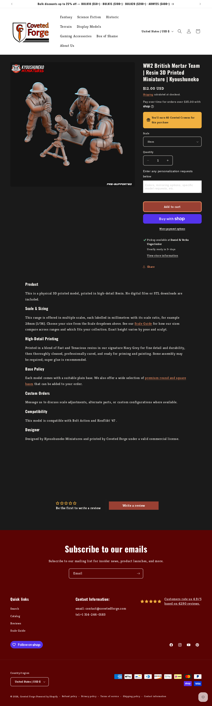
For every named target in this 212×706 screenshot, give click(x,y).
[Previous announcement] (11, 4)
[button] (179, 31)
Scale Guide (143, 323)
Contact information (155, 696)
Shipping (148, 94)
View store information (162, 255)
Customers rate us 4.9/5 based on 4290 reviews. (182, 601)
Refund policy (69, 696)
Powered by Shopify (47, 696)
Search (14, 608)
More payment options (172, 228)
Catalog (15, 616)
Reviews (15, 623)
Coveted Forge (28, 696)
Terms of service (109, 696)
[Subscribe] (138, 573)
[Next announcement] (200, 4)
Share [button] (151, 267)
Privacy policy (88, 696)
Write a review (134, 505)
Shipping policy (131, 696)
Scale (146, 133)
